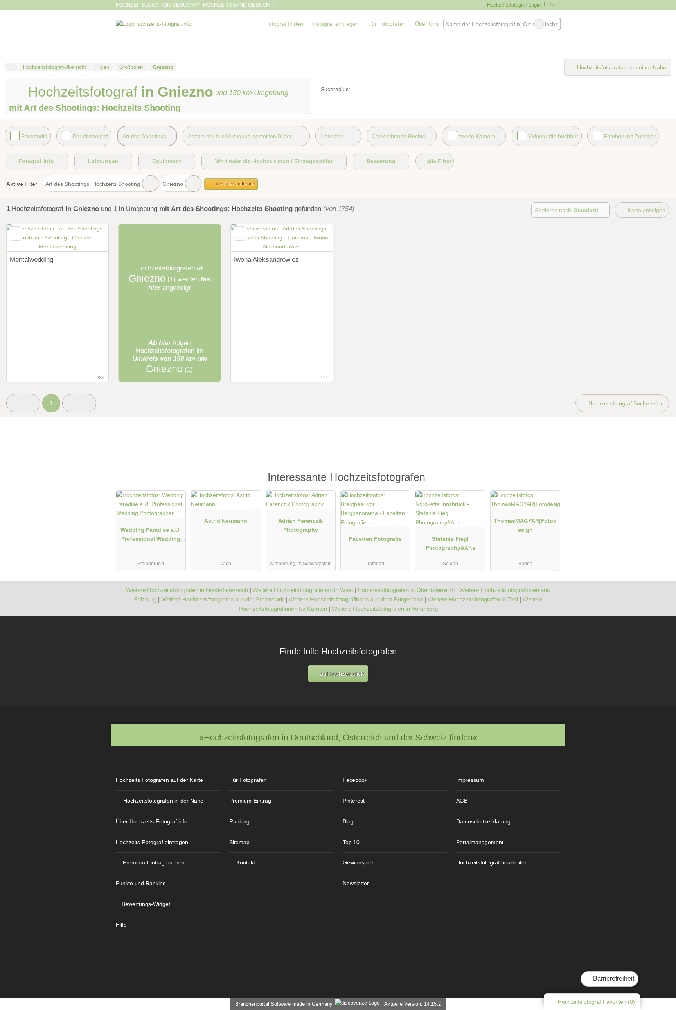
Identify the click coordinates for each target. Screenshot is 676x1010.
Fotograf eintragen (336, 24)
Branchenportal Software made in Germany (282, 1004)
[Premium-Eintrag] (549, 481)
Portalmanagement (479, 842)
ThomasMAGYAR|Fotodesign (525, 525)
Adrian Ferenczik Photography (300, 525)
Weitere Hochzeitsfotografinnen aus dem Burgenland (356, 599)
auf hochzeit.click (341, 673)
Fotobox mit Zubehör (630, 136)
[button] (23, 403)
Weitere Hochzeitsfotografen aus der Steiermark (222, 599)
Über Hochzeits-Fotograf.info (151, 821)
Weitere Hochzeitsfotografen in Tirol (473, 599)
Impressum (470, 780)
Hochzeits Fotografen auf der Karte (159, 780)
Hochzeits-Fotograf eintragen (152, 842)
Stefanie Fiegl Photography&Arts (450, 543)
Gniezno (172, 184)
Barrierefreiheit (613, 978)
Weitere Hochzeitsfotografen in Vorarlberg (385, 608)
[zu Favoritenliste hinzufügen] (16, 233)
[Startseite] (10, 67)
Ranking (239, 821)
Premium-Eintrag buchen (154, 862)
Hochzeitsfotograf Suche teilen (625, 403)
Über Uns (427, 24)
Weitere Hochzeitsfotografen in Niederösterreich (187, 590)
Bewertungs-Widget (146, 904)
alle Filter (438, 161)
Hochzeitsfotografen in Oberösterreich (406, 590)
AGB (461, 801)
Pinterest (354, 801)
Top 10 (351, 842)
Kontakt (245, 862)
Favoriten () (596, 1002)
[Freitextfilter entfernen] (539, 24)
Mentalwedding (31, 259)
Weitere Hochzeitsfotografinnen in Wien (303, 590)
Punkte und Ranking (141, 883)
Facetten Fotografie (375, 539)
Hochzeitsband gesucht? (239, 5)
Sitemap (239, 842)
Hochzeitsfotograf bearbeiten (492, 862)
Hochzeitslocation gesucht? (158, 5)
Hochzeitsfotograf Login (512, 5)
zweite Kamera (476, 136)
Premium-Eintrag (250, 801)
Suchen (554, 24)
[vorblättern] (88, 238)
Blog (348, 821)
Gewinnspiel (358, 862)
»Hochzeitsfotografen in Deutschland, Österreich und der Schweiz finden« (338, 737)
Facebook (355, 780)
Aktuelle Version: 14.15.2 (412, 1004)
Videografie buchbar (553, 136)
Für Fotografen (387, 24)
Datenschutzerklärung (483, 821)
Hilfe (549, 4)
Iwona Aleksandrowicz (266, 259)
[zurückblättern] (26, 238)
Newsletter (356, 883)
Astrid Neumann (225, 521)
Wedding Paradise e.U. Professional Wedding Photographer (150, 536)
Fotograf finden (284, 24)
